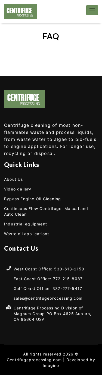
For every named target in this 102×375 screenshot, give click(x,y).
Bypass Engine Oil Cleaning (32, 198)
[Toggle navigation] (92, 10)
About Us (13, 179)
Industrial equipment (25, 224)
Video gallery (18, 189)
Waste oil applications (27, 233)
